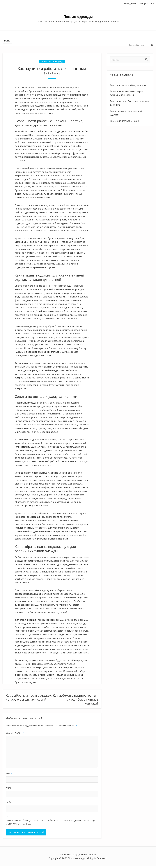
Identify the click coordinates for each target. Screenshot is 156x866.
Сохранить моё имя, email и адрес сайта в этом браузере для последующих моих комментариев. (51, 822)
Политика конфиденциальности (78, 854)
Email (10, 788)
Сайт (8, 802)
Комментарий (15, 733)
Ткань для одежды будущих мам (128, 84)
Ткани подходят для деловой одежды (126, 112)
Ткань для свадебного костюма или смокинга (129, 103)
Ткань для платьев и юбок (124, 120)
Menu (7, 40)
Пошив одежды (78, 16)
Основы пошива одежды (52, 61)
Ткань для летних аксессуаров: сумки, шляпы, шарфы (127, 93)
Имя (9, 773)
